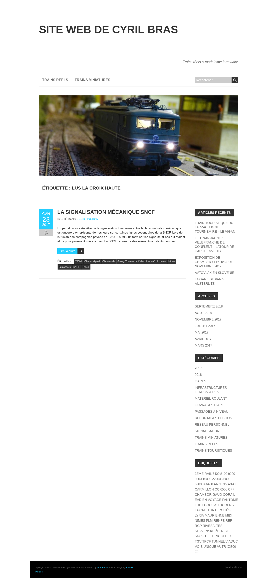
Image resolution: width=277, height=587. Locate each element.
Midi (228, 515)
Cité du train (108, 261)
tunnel (218, 541)
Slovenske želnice (212, 531)
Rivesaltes (212, 526)
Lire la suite (67, 251)
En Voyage (211, 500)
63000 (199, 484)
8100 (223, 474)
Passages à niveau (211, 411)
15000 (207, 479)
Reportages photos (213, 418)
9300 (198, 479)
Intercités (220, 510)
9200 (231, 474)
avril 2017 (203, 339)
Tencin (85, 267)
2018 (198, 374)
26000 (226, 479)
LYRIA (199, 515)
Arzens (220, 484)
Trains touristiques (213, 450)
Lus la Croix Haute (156, 261)
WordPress (102, 567)
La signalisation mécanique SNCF (106, 212)
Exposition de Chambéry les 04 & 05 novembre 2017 (213, 262)
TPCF (206, 541)
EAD (198, 500)
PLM (209, 520)
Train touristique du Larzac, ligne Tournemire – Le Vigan (215, 227)
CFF (231, 489)
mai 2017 (201, 332)
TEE (208, 536)
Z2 (196, 552)
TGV (198, 541)
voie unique (205, 546)
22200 (216, 479)
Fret (199, 505)
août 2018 (203, 313)
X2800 (231, 546)
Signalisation (87, 219)
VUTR (221, 546)
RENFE (219, 520)
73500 (78, 261)
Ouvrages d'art (209, 405)
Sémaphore (65, 267)
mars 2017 (203, 345)
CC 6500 (221, 489)
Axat (232, 484)
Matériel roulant (211, 398)
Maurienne (214, 515)
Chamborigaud (92, 261)
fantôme (230, 500)
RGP (198, 526)
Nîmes (171, 261)
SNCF (76, 267)
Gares (200, 381)
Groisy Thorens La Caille (131, 261)
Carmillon (204, 489)
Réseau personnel (212, 424)
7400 (216, 474)
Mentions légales (233, 567)
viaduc (231, 541)
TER (228, 536)
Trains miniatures (92, 80)
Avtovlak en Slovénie (214, 273)
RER (228, 520)
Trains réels (55, 80)
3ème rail (203, 474)
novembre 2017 (208, 319)
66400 (208, 484)
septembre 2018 (209, 306)
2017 (198, 368)
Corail (229, 494)
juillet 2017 (205, 326)
